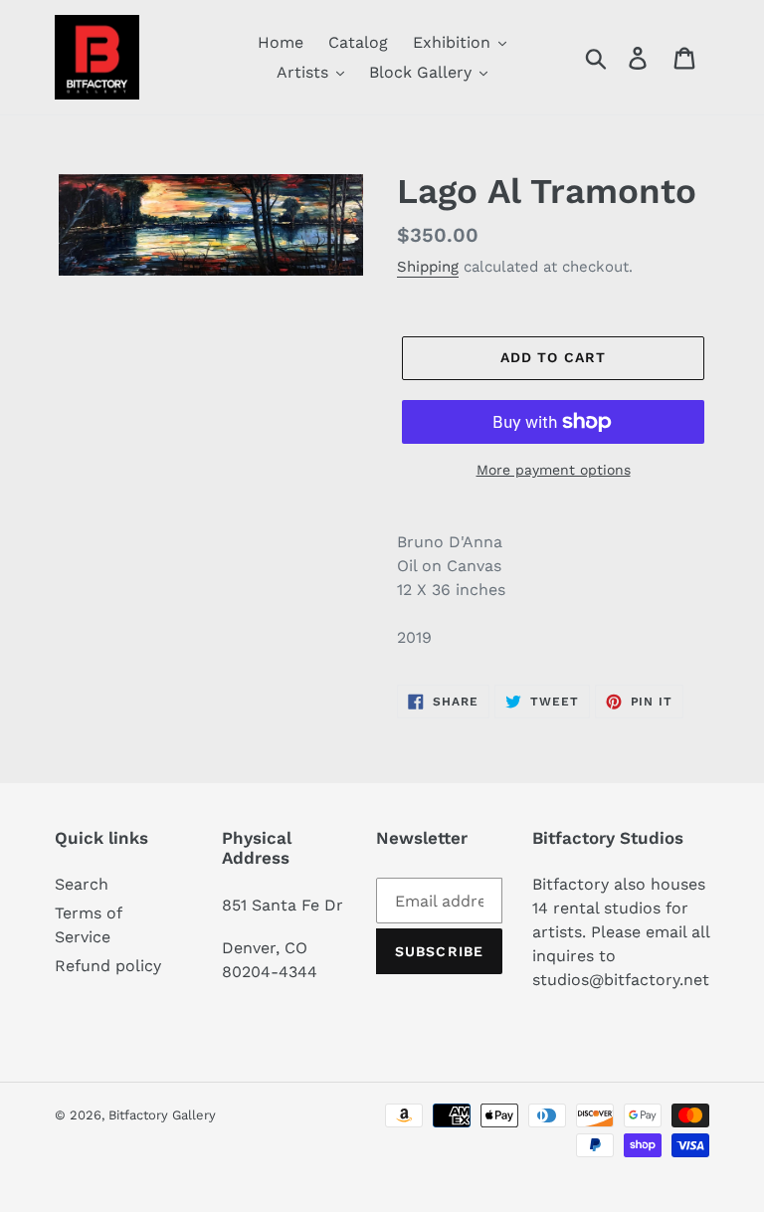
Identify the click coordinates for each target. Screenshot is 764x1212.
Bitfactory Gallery (162, 1115)
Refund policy (108, 965)
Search (81, 884)
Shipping (428, 267)
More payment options (554, 470)
